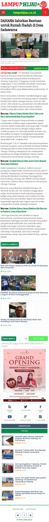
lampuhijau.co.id (24, 5)
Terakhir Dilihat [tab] (24, 426)
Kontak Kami (31, 509)
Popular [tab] (24, 431)
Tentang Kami (17, 509)
